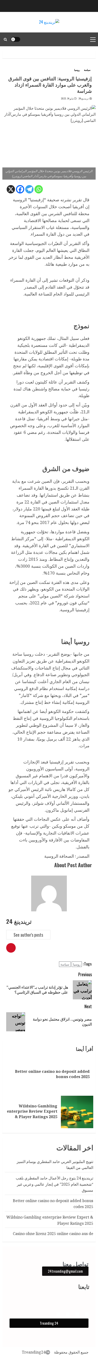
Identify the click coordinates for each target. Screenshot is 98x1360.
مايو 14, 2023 (67, 98)
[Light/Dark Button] (15, 39)
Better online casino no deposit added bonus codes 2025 (52, 1074)
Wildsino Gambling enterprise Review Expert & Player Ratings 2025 (32, 1111)
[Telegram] (29, 189)
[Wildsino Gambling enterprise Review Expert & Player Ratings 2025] (77, 1112)
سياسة (87, 70)
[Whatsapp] (38, 189)
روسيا (77, 70)
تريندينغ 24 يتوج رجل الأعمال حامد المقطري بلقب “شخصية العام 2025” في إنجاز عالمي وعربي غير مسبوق (54, 1184)
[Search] (5, 39)
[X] (11, 189)
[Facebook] (20, 189)
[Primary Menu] (93, 39)
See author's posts (28, 935)
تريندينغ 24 (83, 98)
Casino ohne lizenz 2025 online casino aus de (53, 1233)
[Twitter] (58, 1314)
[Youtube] (67, 1314)
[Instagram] (77, 1314)
